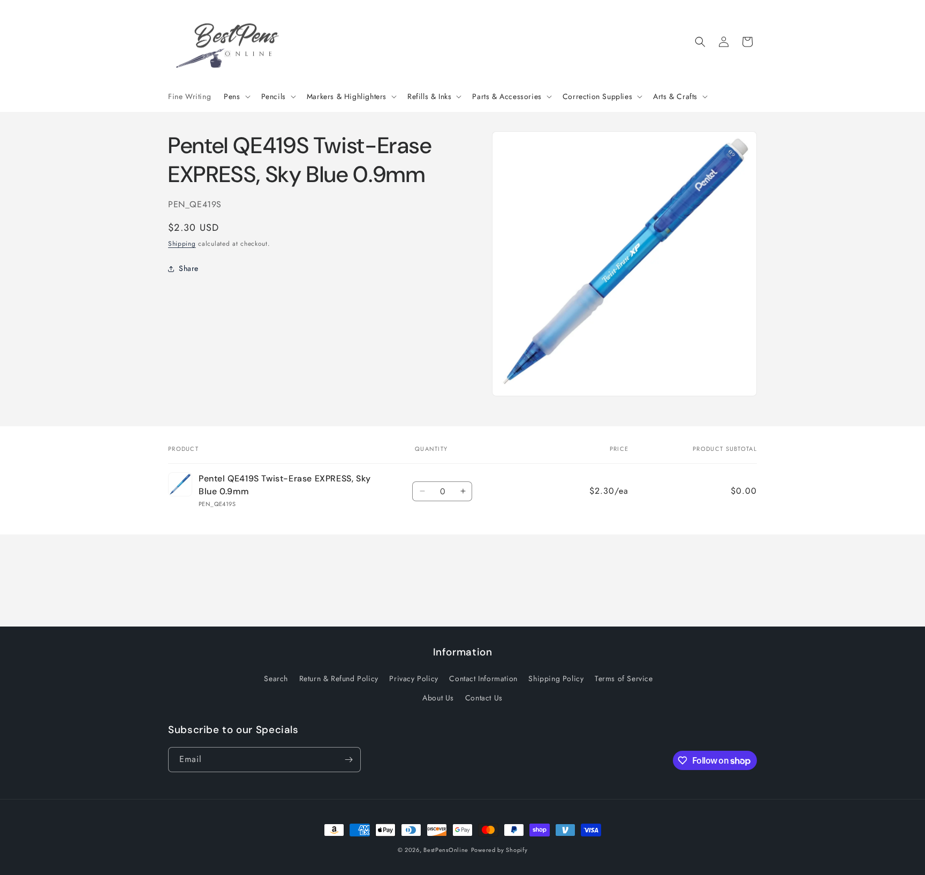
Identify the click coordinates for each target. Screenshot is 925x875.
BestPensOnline (445, 850)
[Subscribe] (348, 759)
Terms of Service (624, 678)
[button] (235, 96)
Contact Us (484, 697)
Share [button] (189, 268)
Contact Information (483, 678)
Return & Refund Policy (338, 678)
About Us (438, 697)
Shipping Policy (555, 678)
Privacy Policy (413, 678)
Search (276, 678)
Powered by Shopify (499, 850)
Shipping (182, 243)
